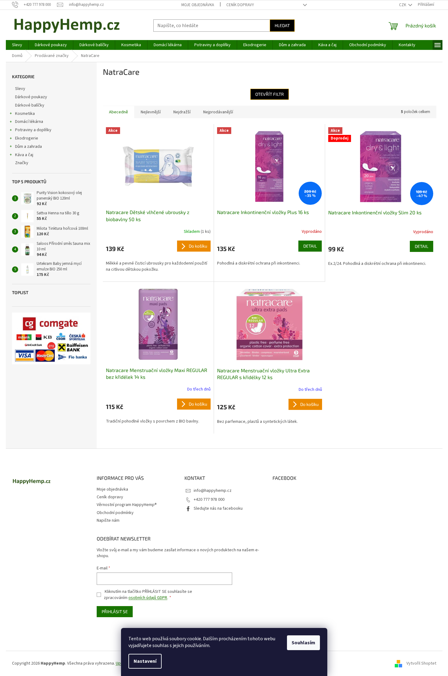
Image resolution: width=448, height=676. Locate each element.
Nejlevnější (151, 112)
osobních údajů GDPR (147, 598)
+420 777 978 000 (209, 499)
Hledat (282, 25)
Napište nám (108, 520)
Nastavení (145, 661)
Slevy (20, 89)
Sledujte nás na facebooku (218, 508)
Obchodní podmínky (115, 513)
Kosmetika (25, 114)
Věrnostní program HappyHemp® (127, 505)
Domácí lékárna (29, 122)
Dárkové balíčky (29, 105)
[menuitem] (17, 45)
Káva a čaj (24, 155)
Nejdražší (182, 112)
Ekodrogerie (26, 138)
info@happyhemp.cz (213, 491)
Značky (21, 163)
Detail (310, 246)
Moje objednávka (197, 5)
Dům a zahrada (28, 147)
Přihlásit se (115, 611)
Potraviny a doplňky (33, 130)
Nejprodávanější (218, 112)
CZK (403, 5)
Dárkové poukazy (31, 97)
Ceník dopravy (240, 5)
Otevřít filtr (269, 94)
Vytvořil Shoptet (421, 663)
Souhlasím (303, 642)
